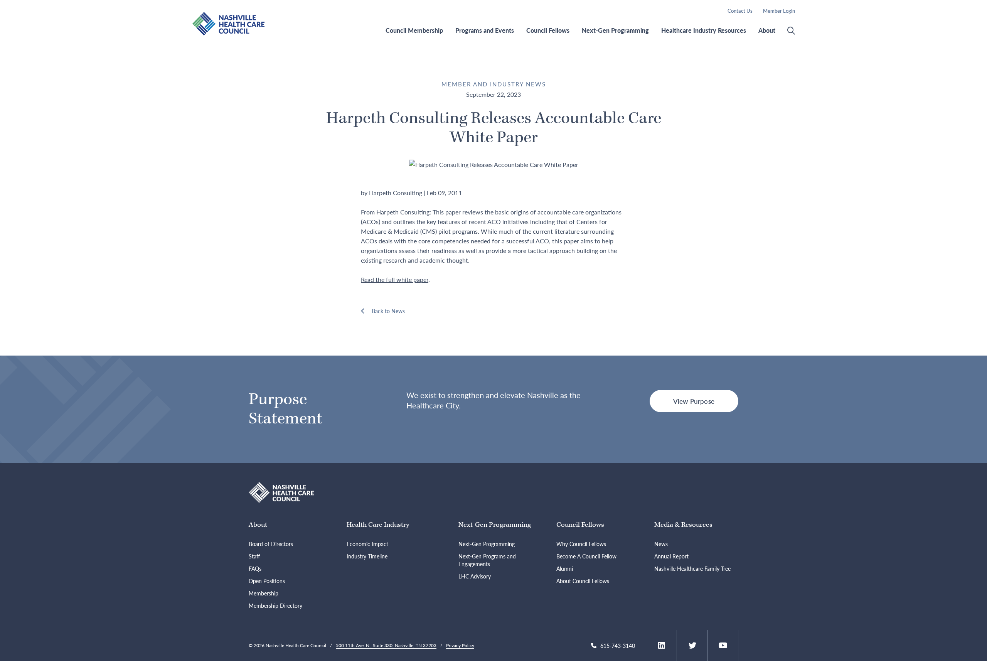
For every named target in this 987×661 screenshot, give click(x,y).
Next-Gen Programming (615, 30)
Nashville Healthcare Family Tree (692, 568)
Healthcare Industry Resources (703, 30)
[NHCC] (281, 491)
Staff (254, 556)
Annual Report (671, 556)
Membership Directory (275, 605)
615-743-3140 (617, 645)
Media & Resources (683, 524)
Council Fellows (547, 30)
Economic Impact (367, 544)
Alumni (564, 568)
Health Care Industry (378, 524)
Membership (263, 593)
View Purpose (693, 401)
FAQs (255, 568)
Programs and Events (484, 30)
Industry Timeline (367, 556)
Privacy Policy (460, 645)
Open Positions (267, 581)
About (766, 30)
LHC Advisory (474, 576)
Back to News (388, 310)
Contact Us (740, 10)
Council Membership (414, 30)
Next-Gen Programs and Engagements (487, 560)
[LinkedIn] (661, 645)
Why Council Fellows (581, 544)
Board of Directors (271, 544)
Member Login (779, 10)
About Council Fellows (582, 581)
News (661, 544)
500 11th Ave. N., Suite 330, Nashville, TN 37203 (386, 645)
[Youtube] (723, 645)
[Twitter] (692, 645)
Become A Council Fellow (586, 556)
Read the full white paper (394, 279)
